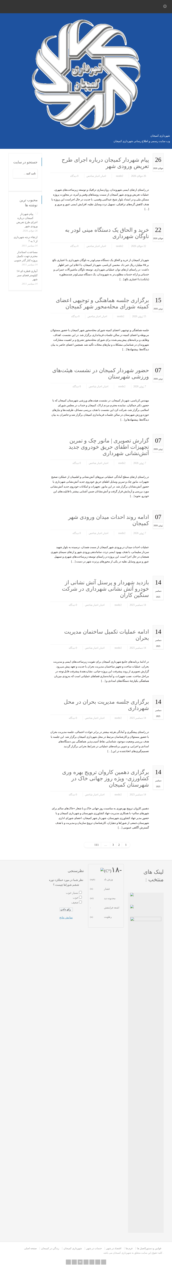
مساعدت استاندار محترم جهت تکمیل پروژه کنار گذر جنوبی (26, 256)
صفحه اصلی (30, 1248)
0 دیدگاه (74, 175)
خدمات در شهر (94, 1248)
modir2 (119, 175)
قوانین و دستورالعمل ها (149, 1248)
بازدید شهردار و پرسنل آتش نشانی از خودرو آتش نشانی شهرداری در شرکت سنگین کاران (105, 588)
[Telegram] (68, 1262)
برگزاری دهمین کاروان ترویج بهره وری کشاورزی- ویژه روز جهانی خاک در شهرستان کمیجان (105, 778)
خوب (75, 897)
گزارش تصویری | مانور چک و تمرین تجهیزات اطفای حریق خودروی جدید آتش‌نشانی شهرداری (109, 447)
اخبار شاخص (93, 175)
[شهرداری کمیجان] (86, 128)
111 (96, 844)
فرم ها (129, 1248)
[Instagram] (103, 1262)
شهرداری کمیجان (73, 1248)
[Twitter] (86, 1262)
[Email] (80, 1262)
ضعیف (74, 902)
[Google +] (97, 1262)
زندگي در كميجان (50, 1248)
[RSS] (74, 1262)
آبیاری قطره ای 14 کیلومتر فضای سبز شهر (27, 275)
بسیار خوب (72, 892)
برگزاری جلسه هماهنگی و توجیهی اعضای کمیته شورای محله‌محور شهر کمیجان (102, 303)
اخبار (103, 175)
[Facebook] (91, 1262)
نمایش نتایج (66, 917)
